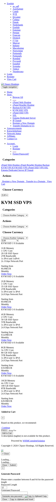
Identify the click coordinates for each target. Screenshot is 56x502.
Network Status (14, 133)
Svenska (16, 66)
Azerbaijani (18, 9)
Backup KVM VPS (22, 107)
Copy (44, 496)
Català (15, 11)
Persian (16, 32)
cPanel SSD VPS (20, 113)
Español (16, 63)
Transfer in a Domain (35, 181)
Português (17, 53)
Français (16, 35)
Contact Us (12, 138)
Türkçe (16, 69)
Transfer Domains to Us (23, 125)
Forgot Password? (21, 154)
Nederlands (18, 25)
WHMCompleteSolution (34, 441)
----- (14, 100)
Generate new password (12, 496)
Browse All (18, 97)
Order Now (6, 274)
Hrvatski (16, 17)
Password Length (9, 484)
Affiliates (11, 136)
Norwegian (18, 51)
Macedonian (18, 48)
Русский (17, 61)
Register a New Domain (24, 123)
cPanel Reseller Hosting (23, 105)
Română (16, 58)
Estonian (17, 30)
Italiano (16, 45)
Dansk (16, 22)
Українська (18, 71)
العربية (16, 6)
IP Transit (17, 120)
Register (10, 76)
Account (11, 143)
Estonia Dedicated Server (24, 118)
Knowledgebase (14, 131)
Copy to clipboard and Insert (21, 499)
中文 (15, 14)
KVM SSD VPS (20, 110)
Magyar (16, 43)
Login (9, 74)
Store (10, 94)
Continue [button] (6, 427)
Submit (13, 465)
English (10, 3)
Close (4, 465)
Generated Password (10, 490)
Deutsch (16, 38)
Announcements (14, 128)
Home (9, 92)
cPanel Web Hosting (22, 102)
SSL (15, 115)
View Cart (11, 79)
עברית (15, 40)
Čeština (16, 19)
